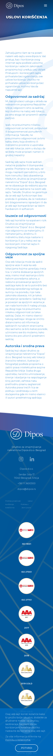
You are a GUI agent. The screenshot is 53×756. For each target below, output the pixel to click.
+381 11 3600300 (26, 483)
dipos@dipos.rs (26, 489)
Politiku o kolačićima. (18, 739)
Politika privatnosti (13, 501)
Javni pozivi (26, 507)
